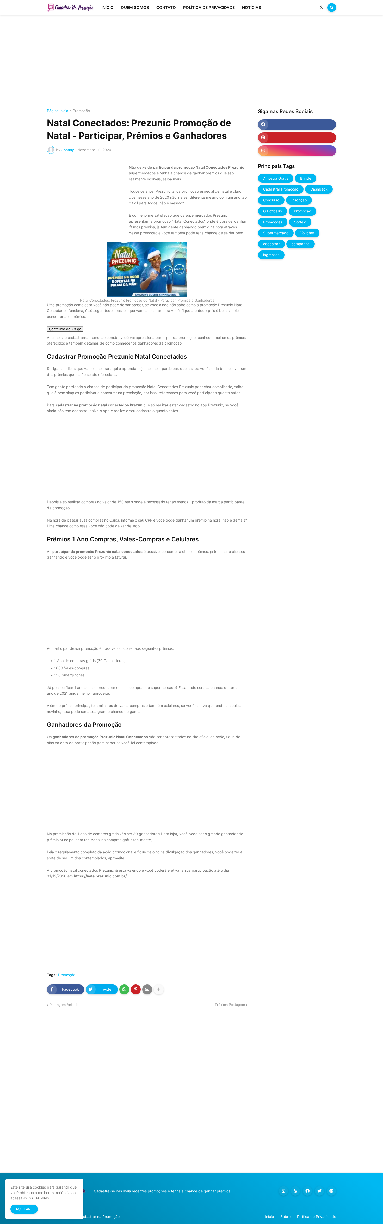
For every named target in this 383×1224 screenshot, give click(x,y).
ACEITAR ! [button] (24, 1209)
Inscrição (299, 200)
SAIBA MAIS (39, 1198)
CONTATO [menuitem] (166, 7)
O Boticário (272, 211)
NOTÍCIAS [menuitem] (251, 7)
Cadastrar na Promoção (99, 1216)
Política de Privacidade (316, 1216)
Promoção (81, 111)
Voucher (307, 233)
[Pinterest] (136, 989)
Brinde (305, 178)
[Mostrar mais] (159, 989)
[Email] (147, 989)
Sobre (285, 1216)
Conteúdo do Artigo (65, 329)
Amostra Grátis (275, 178)
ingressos (271, 255)
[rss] (295, 1191)
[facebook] (297, 124)
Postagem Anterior (65, 1004)
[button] (321, 7)
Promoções (272, 222)
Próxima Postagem (230, 1004)
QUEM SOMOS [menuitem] (135, 7)
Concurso (271, 200)
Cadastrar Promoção (280, 189)
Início (269, 1216)
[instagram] (297, 150)
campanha (301, 244)
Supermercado (275, 233)
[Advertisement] (191, 62)
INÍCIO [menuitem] (108, 7)
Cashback (319, 189)
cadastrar (271, 244)
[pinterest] (297, 137)
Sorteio (300, 222)
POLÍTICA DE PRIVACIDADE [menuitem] (209, 7)
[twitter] (319, 1191)
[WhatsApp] (124, 989)
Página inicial (58, 111)
